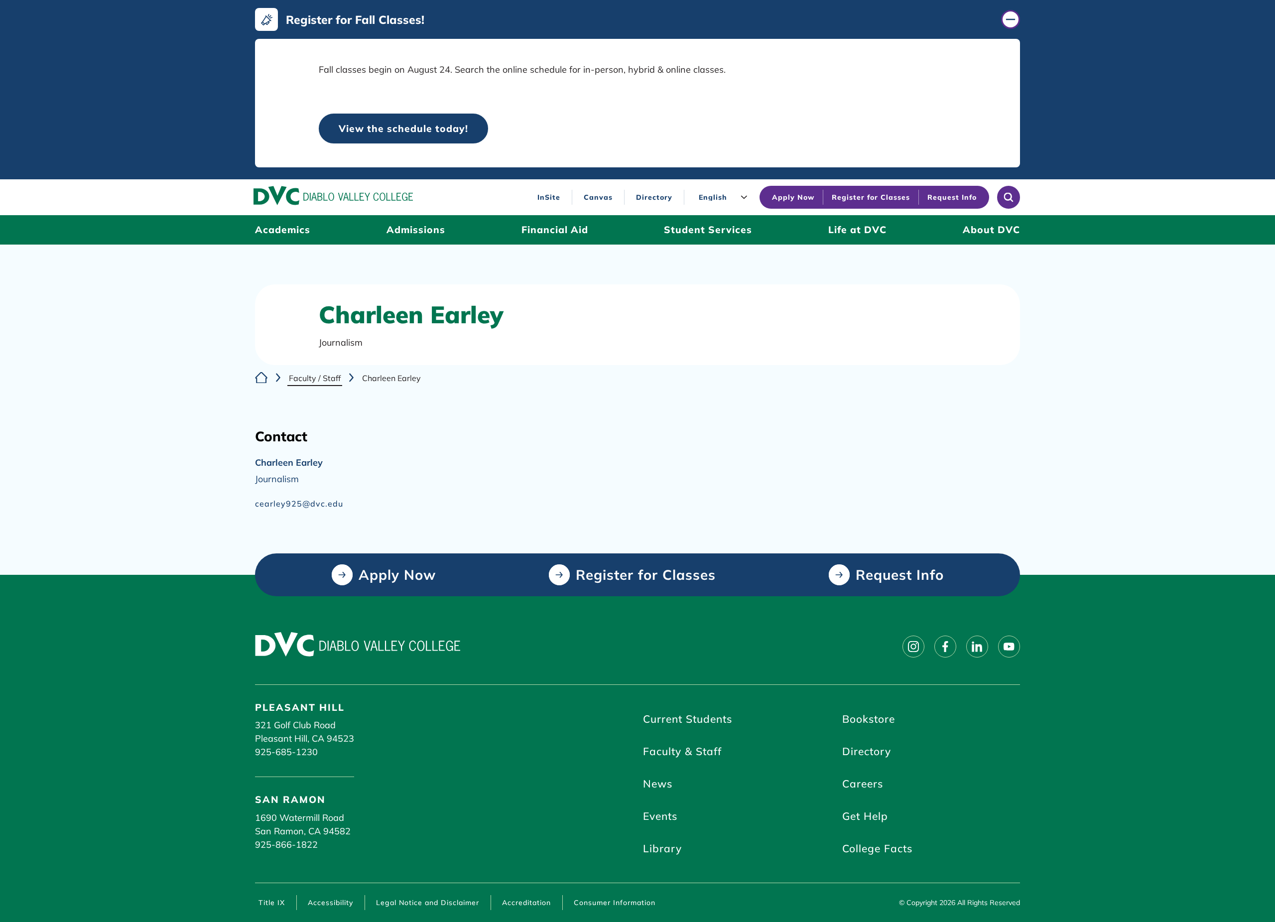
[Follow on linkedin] (977, 647)
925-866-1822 (286, 844)
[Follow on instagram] (913, 647)
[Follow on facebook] (945, 647)
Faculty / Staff (315, 378)
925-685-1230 (286, 752)
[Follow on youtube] (1009, 647)
